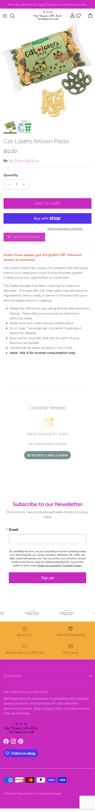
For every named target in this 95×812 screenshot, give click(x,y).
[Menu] (5, 16)
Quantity (11, 175)
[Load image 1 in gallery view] (47, 70)
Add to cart (47, 203)
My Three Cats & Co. (24, 161)
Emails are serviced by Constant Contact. (59, 565)
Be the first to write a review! (47, 455)
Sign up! (47, 577)
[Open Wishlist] (78, 15)
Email (13, 529)
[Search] (14, 16)
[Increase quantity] (25, 184)
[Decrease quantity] (7, 184)
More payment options (65, 228)
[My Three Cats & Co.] (48, 16)
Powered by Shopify (49, 793)
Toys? (42, 4)
